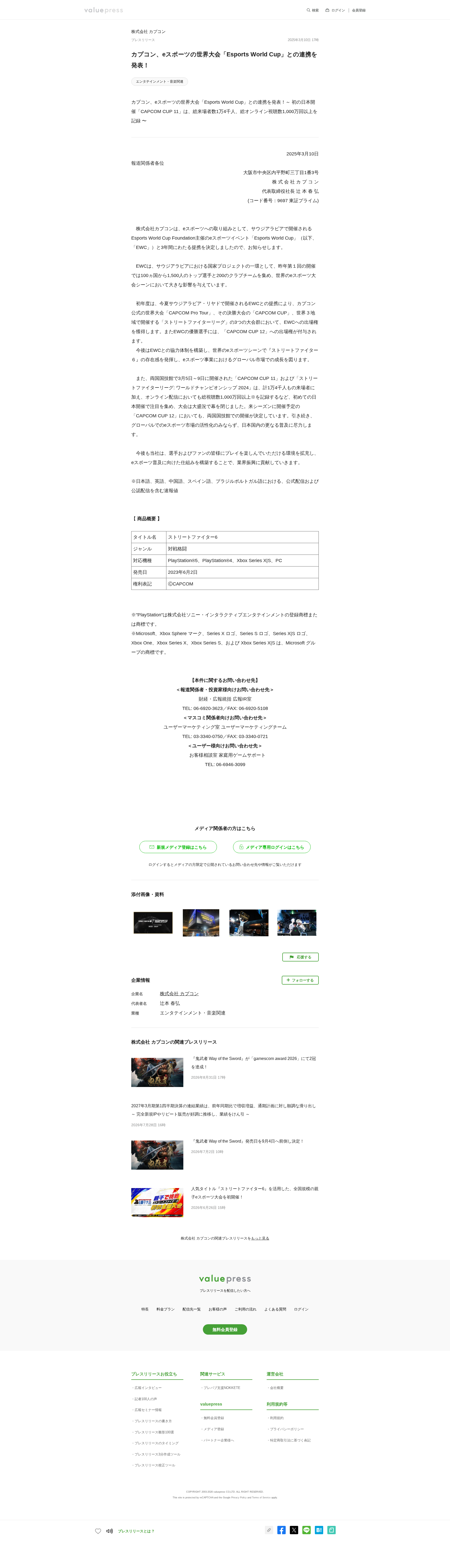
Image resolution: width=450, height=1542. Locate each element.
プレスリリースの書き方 (153, 1421)
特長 (145, 1309)
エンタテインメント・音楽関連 (159, 81)
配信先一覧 (192, 1309)
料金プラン (166, 1309)
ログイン (338, 10)
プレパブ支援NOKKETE (222, 1388)
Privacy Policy (239, 1497)
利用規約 (277, 1418)
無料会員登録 (225, 1329)
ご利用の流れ (246, 1309)
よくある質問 (275, 1309)
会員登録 (359, 10)
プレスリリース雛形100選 (154, 1432)
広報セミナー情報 (148, 1410)
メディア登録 (214, 1429)
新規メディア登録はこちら (182, 847)
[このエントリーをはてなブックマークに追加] (319, 1533)
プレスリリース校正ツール (155, 1465)
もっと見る (260, 1238)
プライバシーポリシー (287, 1429)
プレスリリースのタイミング (157, 1443)
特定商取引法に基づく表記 (290, 1440)
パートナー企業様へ (219, 1440)
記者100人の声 (146, 1399)
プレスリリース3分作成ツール (157, 1454)
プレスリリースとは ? (136, 1531)
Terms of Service (261, 1497)
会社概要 (277, 1388)
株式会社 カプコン (148, 31)
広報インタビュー (148, 1388)
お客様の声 (218, 1309)
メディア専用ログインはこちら (275, 847)
